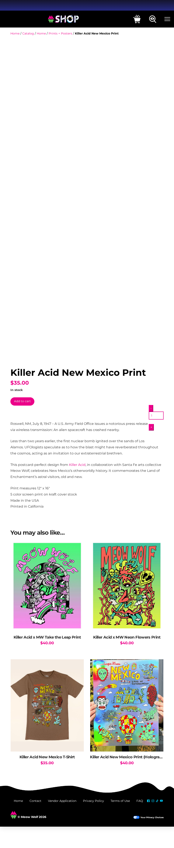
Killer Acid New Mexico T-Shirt (47, 756)
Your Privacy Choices (152, 817)
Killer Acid (77, 465)
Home (15, 33)
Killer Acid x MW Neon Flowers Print (126, 637)
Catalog (28, 33)
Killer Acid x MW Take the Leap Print (47, 637)
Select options (47, 744)
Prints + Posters (60, 33)
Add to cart (22, 401)
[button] (137, 19)
